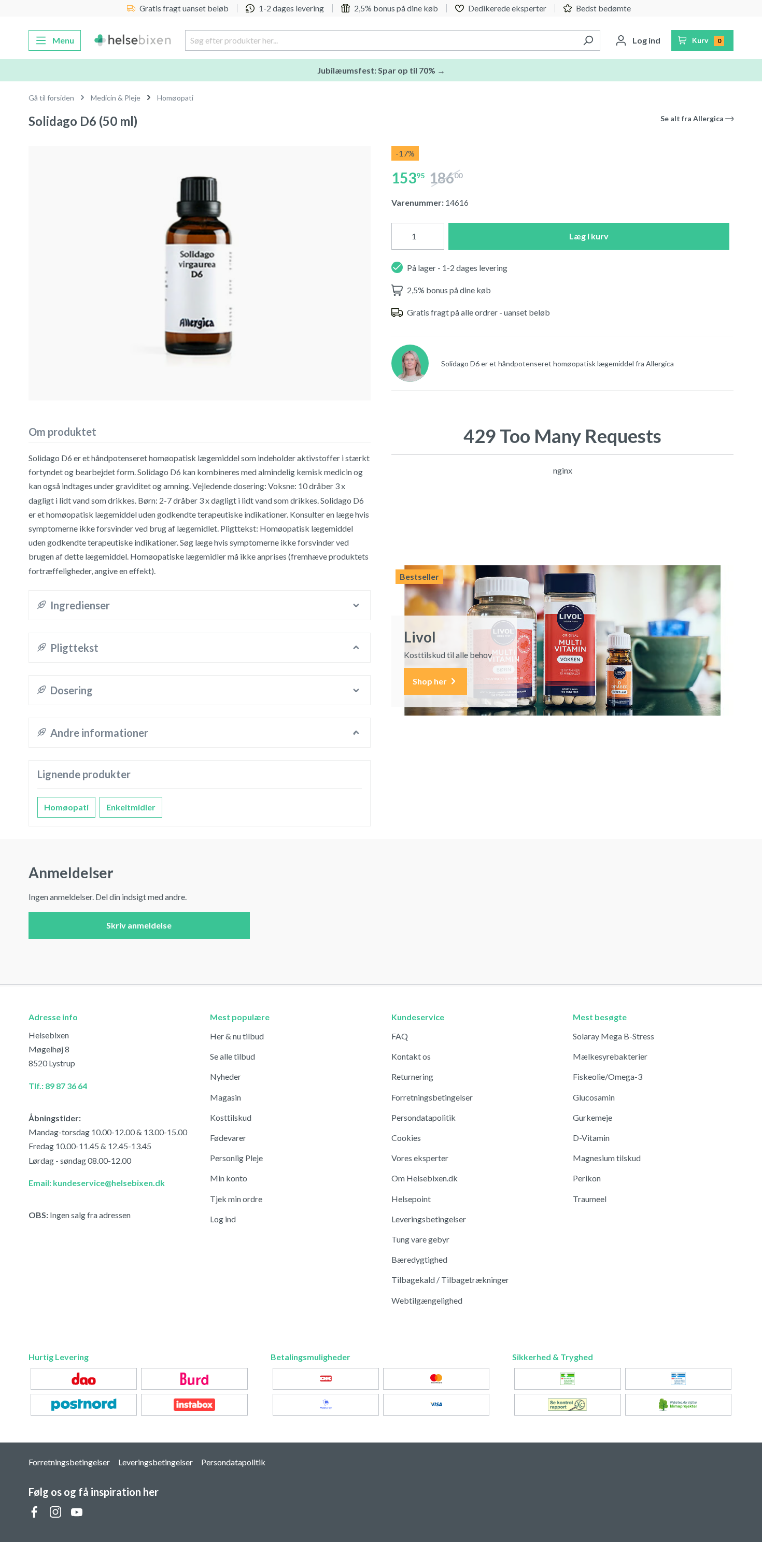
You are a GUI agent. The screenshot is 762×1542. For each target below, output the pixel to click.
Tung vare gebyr (420, 1239)
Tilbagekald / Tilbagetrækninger (450, 1279)
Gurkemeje (592, 1117)
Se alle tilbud (232, 1056)
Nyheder (225, 1076)
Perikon (587, 1178)
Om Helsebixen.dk (424, 1178)
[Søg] (588, 40)
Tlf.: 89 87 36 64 (58, 1086)
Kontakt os (411, 1056)
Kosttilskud (230, 1117)
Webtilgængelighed (426, 1300)
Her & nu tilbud (237, 1036)
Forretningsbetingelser (432, 1097)
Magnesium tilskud (607, 1158)
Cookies (406, 1138)
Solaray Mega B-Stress (613, 1036)
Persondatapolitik (423, 1117)
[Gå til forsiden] (133, 40)
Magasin (225, 1097)
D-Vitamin (591, 1138)
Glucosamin (594, 1097)
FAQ (399, 1036)
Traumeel (589, 1199)
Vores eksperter (419, 1158)
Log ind (223, 1219)
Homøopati (66, 807)
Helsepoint (411, 1199)
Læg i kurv (589, 236)
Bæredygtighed (419, 1259)
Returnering (412, 1076)
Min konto (228, 1178)
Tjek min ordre (236, 1199)
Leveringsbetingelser (428, 1219)
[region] (199, 269)
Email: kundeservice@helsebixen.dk (97, 1183)
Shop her (430, 681)
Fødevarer (228, 1138)
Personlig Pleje (236, 1158)
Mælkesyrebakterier (610, 1056)
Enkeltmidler (131, 807)
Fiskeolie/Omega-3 (607, 1076)
